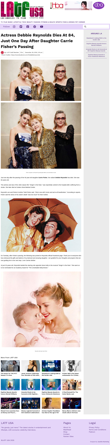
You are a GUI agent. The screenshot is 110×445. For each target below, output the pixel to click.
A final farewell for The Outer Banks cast (70, 393)
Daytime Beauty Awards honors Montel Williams (9, 393)
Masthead (67, 430)
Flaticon (92, 432)
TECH (24, 22)
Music (10, 22)
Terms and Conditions (97, 430)
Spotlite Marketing (103, 441)
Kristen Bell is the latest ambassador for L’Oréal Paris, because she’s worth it (71, 374)
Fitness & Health (48, 22)
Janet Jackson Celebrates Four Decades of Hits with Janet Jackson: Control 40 (30, 374)
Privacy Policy (94, 427)
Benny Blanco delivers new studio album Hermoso (71, 411)
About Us (67, 427)
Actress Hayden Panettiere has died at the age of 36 (51, 411)
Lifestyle (17, 22)
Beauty (30, 22)
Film (5, 22)
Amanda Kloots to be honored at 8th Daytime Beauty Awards (29, 393)
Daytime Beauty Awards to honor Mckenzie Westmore (51, 393)
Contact (66, 434)
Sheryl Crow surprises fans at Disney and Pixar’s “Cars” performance (10, 412)
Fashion (36, 22)
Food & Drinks (68, 22)
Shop (65, 432)
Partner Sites (68, 436)
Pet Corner (80, 22)
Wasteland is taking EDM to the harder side (51, 374)
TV (2, 22)
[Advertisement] (77, 15)
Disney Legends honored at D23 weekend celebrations (30, 411)
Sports (59, 22)
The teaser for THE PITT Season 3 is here (9, 374)
